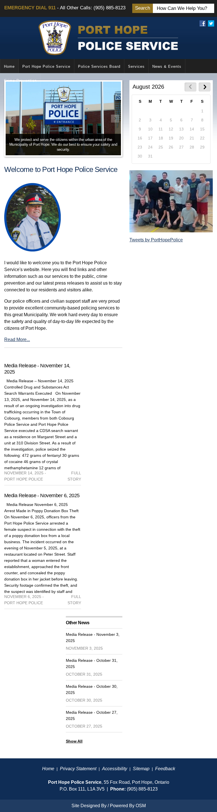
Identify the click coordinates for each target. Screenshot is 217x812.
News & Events (166, 66)
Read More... (17, 339)
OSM (141, 805)
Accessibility (114, 768)
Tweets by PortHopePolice (156, 239)
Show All (74, 741)
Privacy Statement (78, 768)
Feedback (165, 768)
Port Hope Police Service (46, 66)
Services (136, 66)
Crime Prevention (20, 80)
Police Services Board (99, 66)
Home (9, 66)
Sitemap (141, 768)
